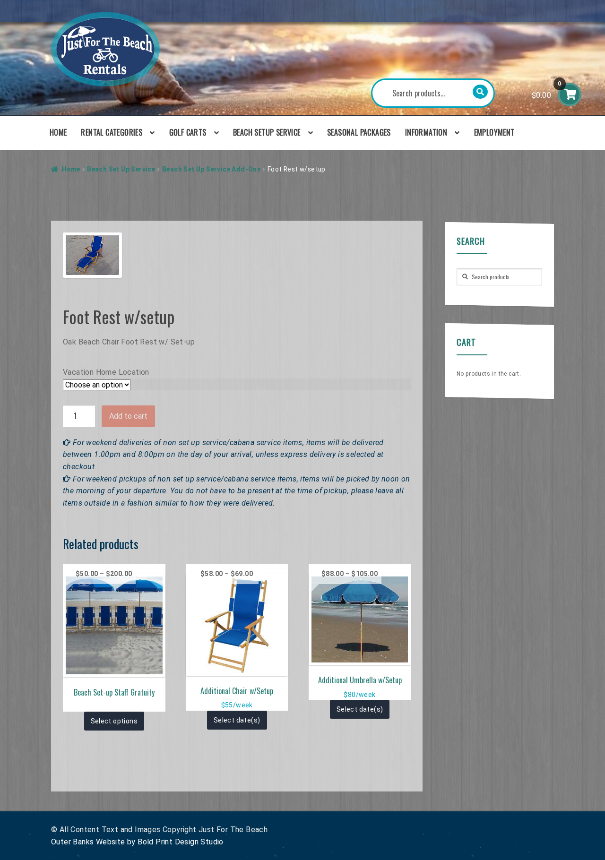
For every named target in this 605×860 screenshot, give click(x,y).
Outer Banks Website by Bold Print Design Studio (137, 841)
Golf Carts (188, 132)
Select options (114, 721)
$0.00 (547, 90)
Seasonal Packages (359, 132)
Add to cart (128, 416)
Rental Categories (111, 132)
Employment (494, 132)
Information (426, 132)
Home (58, 132)
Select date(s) (237, 720)
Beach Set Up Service (121, 169)
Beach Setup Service (267, 132)
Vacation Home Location (106, 372)
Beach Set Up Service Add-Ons (211, 169)
